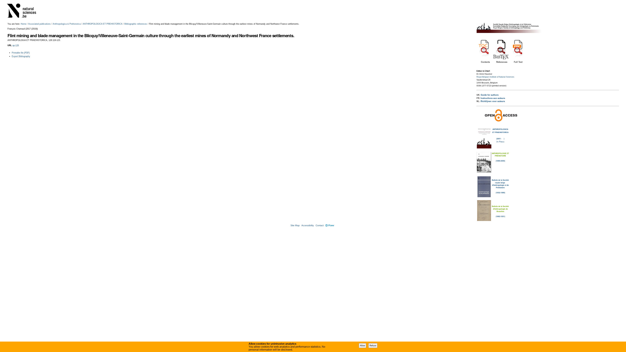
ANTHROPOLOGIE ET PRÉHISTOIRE (500, 154)
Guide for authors (490, 94)
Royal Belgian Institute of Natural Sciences (495, 77)
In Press (500, 141)
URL (9, 45)
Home (23, 24)
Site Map (295, 225)
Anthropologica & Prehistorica (67, 24)
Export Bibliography (21, 56)
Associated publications (39, 24)
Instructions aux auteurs (493, 98)
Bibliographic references (135, 24)
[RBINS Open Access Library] (23, 11)
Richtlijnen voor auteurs (493, 101)
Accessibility (307, 225)
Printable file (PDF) (21, 52)
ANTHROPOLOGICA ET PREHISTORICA (102, 24)
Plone (330, 225)
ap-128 (15, 45)
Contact (320, 225)
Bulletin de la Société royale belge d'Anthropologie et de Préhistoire (500, 184)
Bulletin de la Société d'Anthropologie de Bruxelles (500, 209)
